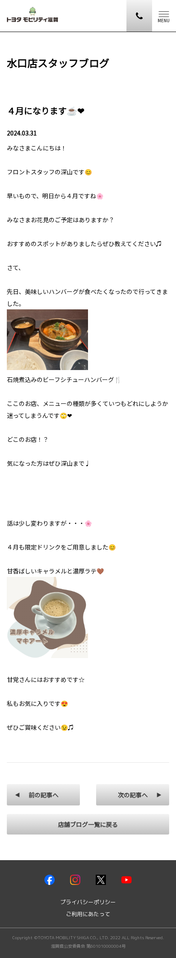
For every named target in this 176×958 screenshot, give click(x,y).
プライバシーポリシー (88, 902)
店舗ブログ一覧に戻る (88, 824)
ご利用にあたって (88, 914)
